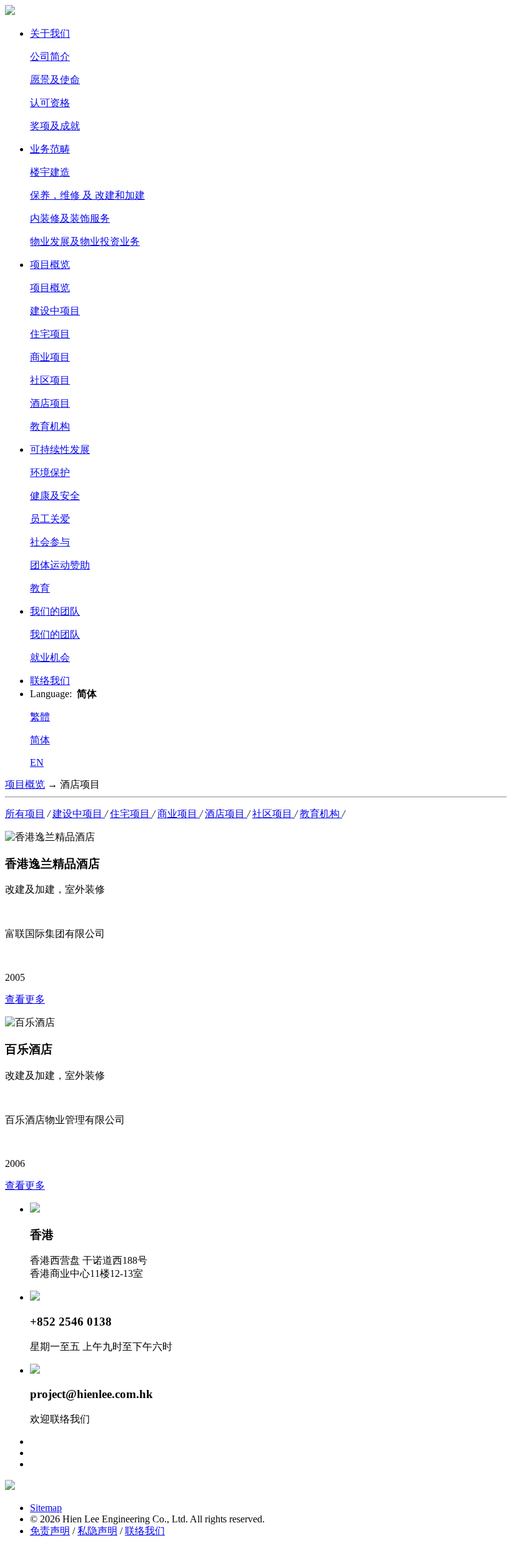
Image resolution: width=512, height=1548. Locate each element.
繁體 (40, 717)
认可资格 (50, 102)
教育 (40, 588)
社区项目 (50, 380)
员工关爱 (50, 519)
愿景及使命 (55, 79)
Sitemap (46, 1507)
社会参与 (50, 542)
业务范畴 (50, 149)
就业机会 (50, 657)
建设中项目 (55, 310)
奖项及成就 (55, 126)
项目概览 (50, 264)
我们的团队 (55, 611)
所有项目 (25, 813)
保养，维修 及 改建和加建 (87, 195)
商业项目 (50, 357)
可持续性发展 (60, 449)
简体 (40, 740)
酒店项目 (50, 403)
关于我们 (50, 33)
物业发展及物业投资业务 (85, 241)
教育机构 (50, 426)
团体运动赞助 (60, 565)
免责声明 (50, 1531)
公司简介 (50, 56)
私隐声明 (97, 1531)
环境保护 (50, 472)
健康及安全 (55, 495)
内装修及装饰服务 (70, 218)
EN (37, 762)
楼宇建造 (50, 172)
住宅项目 (50, 334)
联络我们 (50, 680)
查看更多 (25, 999)
